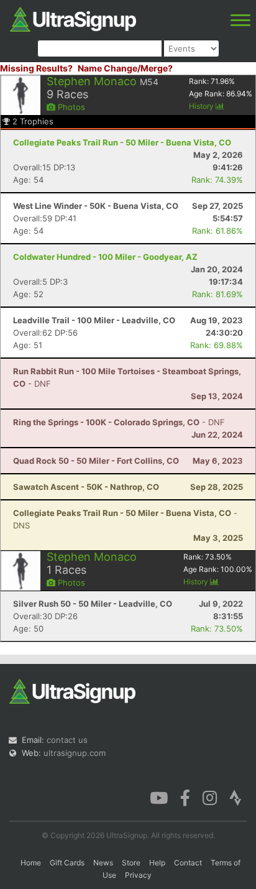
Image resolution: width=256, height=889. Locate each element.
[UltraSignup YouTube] (159, 797)
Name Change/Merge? (125, 68)
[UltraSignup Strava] (235, 797)
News (103, 862)
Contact (188, 862)
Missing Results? (36, 68)
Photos (70, 107)
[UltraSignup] (73, 18)
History (202, 106)
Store (131, 862)
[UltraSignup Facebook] (185, 797)
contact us (67, 740)
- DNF (119, 422)
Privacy (138, 875)
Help (157, 862)
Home (31, 862)
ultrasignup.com (74, 753)
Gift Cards (67, 862)
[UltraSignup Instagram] (210, 797)
